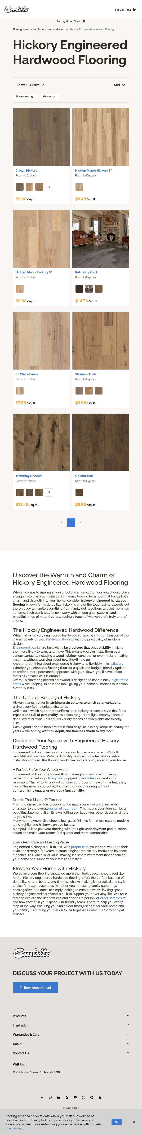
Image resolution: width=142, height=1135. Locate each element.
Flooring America (22, 29)
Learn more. (14, 1128)
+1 (49, 186)
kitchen (90, 778)
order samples (111, 898)
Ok (116, 1122)
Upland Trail (84, 476)
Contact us (95, 910)
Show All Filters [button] (28, 85)
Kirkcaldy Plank (86, 272)
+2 (49, 492)
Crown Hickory (26, 170)
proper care (80, 847)
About (17, 1044)
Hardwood (58, 29)
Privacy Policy (71, 1107)
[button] (31, 96)
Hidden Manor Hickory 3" (93, 170)
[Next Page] (80, 522)
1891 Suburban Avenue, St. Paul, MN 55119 (36, 1072)
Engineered (22, 96)
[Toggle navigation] (134, 9)
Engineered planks (27, 647)
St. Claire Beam (27, 374)
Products (19, 1016)
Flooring (42, 29)
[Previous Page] (61, 522)
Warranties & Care (26, 1034)
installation (114, 663)
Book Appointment (37, 987)
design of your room (63, 808)
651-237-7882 (123, 9)
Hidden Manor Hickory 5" (34, 272)
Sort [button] (117, 85)
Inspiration (20, 1025)
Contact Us (21, 1053)
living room (56, 778)
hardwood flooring (60, 639)
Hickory (47, 96)
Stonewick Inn (85, 374)
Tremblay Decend (29, 476)
